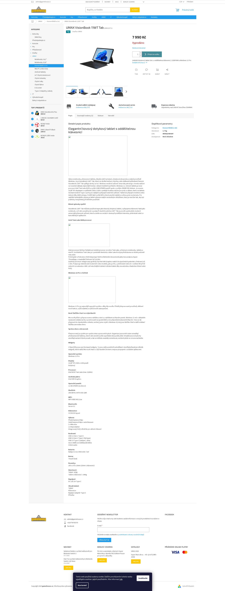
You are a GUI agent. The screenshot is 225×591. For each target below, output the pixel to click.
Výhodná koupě (37, 97)
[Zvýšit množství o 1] (140, 53)
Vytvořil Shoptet (188, 586)
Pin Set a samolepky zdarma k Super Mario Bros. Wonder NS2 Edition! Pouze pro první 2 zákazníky (111, 553)
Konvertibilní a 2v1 (41, 65)
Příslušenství (36, 50)
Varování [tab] (111, 116)
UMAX (34, 56)
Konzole (35, 43)
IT (33, 94)
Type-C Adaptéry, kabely (43, 91)
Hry (33, 46)
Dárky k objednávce (39, 100)
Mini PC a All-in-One (41, 69)
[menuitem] (34, 17)
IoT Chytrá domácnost (42, 75)
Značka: (77, 31)
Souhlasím (143, 578)
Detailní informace (138, 63)
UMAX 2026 (135, 551)
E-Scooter (38, 88)
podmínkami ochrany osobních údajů (131, 535)
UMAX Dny (38, 37)
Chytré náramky (40, 78)
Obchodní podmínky (93, 2)
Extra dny (35, 34)
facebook (70, 526)
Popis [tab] (70, 116)
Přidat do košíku (153, 54)
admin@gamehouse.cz (75, 519)
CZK (180, 2)
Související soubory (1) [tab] (85, 116)
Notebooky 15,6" (41, 62)
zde (121, 579)
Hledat (135, 10)
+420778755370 (72, 523)
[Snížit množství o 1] (140, 55)
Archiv (68, 568)
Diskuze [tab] (100, 116)
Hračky (34, 53)
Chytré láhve (39, 84)
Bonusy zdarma (129, 2)
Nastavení (82, 585)
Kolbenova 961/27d (83, 107)
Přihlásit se (104, 540)
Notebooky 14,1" (41, 59)
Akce (117, 2)
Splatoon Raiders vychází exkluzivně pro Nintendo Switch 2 (78, 552)
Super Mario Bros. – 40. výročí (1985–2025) (144, 556)
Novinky (107, 2)
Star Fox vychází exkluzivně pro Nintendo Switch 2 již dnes (78, 560)
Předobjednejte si (38, 40)
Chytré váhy (39, 81)
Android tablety (40, 72)
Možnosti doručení (138, 48)
